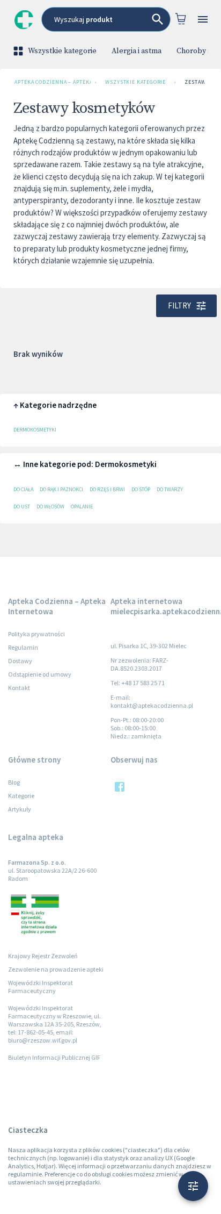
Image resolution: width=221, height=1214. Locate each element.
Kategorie (21, 796)
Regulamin (23, 647)
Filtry (179, 305)
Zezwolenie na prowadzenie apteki (56, 969)
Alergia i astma (136, 51)
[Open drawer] (202, 20)
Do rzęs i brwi (107, 489)
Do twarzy (170, 489)
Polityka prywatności (36, 634)
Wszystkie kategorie (62, 51)
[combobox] (106, 19)
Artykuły (19, 809)
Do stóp (140, 489)
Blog (14, 782)
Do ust (21, 506)
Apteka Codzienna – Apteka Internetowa (52, 81)
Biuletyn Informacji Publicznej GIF (54, 1057)
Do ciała (23, 489)
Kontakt (19, 688)
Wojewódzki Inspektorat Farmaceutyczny (40, 987)
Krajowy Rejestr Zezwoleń (43, 956)
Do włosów (50, 506)
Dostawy (20, 661)
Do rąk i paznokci (61, 489)
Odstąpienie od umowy (39, 674)
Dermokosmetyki (34, 429)
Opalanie (82, 506)
